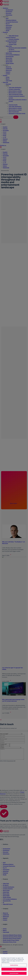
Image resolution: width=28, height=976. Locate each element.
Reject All (14, 969)
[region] (14, 965)
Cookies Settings (14, 965)
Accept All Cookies (14, 973)
